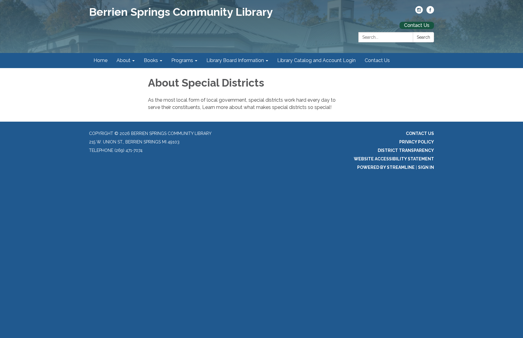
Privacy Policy (416, 141)
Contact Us (416, 25)
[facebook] (430, 12)
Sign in (426, 167)
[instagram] (419, 12)
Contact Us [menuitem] (377, 60)
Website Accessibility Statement (394, 158)
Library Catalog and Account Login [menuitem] (316, 60)
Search (423, 37)
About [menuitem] (123, 60)
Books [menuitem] (151, 60)
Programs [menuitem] (182, 60)
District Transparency (406, 150)
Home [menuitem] (100, 60)
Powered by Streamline (386, 167)
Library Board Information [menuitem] (235, 60)
